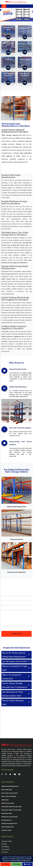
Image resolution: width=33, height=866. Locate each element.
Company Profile (6, 841)
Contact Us (4, 852)
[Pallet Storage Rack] (24, 68)
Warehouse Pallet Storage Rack (11, 810)
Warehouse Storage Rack (9, 817)
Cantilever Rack (6, 830)
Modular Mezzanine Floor (9, 823)
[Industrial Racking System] (8, 37)
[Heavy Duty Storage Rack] (8, 52)
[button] (2, 14)
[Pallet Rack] (8, 68)
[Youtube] (15, 774)
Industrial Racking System (16, 507)
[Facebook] (2, 774)
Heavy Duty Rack (16, 539)
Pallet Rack (28, 185)
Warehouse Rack (6, 813)
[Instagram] (6, 774)
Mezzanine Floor (6, 820)
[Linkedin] (20, 774)
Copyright (5, 857)
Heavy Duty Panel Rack (8, 796)
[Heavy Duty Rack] (24, 37)
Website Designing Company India (20, 860)
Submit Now (16, 634)
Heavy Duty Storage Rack (16, 572)
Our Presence (5, 849)
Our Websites (5, 846)
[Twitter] (10, 774)
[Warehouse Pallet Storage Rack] (24, 83)
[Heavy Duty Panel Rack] (24, 52)
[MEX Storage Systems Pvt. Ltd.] (16, 2)
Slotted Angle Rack (7, 827)
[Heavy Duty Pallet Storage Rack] (8, 83)
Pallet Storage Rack (7, 803)
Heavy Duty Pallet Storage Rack (11, 806)
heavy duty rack (19, 243)
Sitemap (4, 844)
